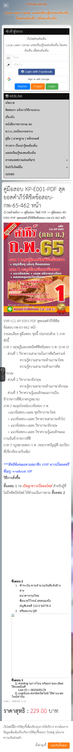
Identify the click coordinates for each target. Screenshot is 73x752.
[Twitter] (2, 377)
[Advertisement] (36, 534)
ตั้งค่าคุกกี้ (40, 745)
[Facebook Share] (2, 369)
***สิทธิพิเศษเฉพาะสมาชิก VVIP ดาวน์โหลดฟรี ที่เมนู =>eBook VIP (36, 468)
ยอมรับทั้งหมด (59, 745)
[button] (36, 79)
